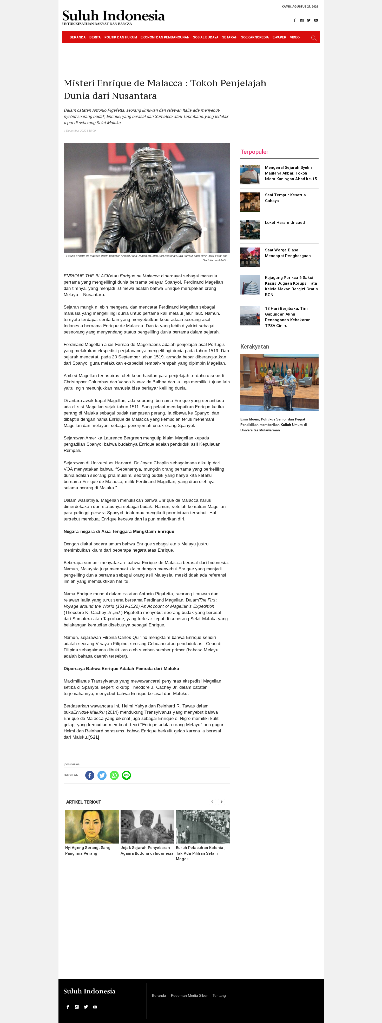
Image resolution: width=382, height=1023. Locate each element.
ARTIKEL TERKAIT (83, 802)
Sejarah (230, 37)
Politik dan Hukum (120, 37)
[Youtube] (316, 20)
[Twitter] (309, 20)
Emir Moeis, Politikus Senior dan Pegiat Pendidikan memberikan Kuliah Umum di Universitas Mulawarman (273, 424)
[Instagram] (302, 20)
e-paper (279, 37)
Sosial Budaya (206, 37)
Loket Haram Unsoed (285, 222)
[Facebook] (295, 20)
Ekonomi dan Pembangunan (165, 37)
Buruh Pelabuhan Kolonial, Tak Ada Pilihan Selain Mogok (201, 853)
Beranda (78, 37)
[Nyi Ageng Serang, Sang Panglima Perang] (92, 827)
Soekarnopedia (255, 37)
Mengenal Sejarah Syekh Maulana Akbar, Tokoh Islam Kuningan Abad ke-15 (291, 173)
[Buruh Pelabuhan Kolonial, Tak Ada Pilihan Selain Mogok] (203, 827)
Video (295, 37)
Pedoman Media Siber (189, 996)
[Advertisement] (147, 924)
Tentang (219, 996)
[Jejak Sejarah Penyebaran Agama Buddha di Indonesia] (147, 827)
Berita (95, 37)
